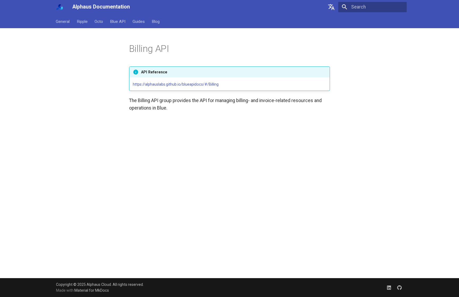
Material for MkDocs (91, 290)
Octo (99, 21)
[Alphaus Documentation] (59, 7)
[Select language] (331, 7)
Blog (156, 21)
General (63, 21)
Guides (139, 21)
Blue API (118, 21)
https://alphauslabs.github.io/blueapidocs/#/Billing (176, 84)
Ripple (82, 21)
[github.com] (399, 287)
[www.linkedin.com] (389, 287)
